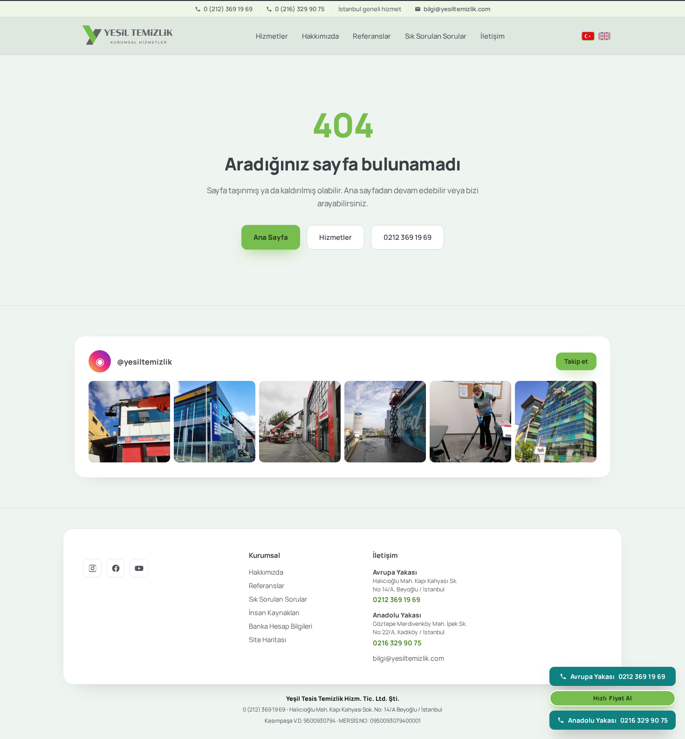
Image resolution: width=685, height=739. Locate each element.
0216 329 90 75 (397, 642)
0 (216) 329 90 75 (300, 9)
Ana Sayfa (270, 237)
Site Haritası (267, 639)
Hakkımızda (320, 36)
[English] (604, 36)
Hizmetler (272, 36)
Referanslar (372, 36)
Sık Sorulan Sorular (435, 36)
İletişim (492, 36)
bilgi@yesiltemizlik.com (457, 9)
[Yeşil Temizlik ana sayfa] (126, 36)
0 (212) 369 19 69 (228, 9)
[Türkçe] (588, 36)
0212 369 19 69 (408, 237)
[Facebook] (115, 568)
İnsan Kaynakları (274, 612)
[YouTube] (139, 568)
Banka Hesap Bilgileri (280, 626)
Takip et (576, 361)
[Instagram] (92, 568)
